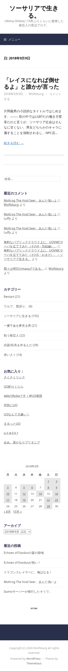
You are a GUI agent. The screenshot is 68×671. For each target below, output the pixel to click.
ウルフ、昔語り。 (16, 306)
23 (56, 500)
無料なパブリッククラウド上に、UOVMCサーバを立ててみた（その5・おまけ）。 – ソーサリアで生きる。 (33, 254)
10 (7, 494)
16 (56, 494)
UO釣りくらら (13, 386)
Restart (9, 297)
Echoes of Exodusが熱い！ (22, 562)
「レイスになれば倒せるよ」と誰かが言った (32, 83)
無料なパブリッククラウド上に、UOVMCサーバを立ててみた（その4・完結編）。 (33, 244)
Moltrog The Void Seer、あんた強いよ (30, 200)
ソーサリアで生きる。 (33, 11)
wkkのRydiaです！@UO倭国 (23, 396)
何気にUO (10, 405)
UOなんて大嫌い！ (16, 414)
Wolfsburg (36, 94)
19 (24, 500)
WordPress (33, 658)
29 (48, 506)
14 (40, 494)
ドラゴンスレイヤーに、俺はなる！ (28, 572)
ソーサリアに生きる (17, 316)
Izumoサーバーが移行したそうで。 (28, 591)
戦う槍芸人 (11, 335)
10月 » (17, 512)
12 (24, 494)
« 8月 (7, 512)
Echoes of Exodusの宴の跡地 (24, 553)
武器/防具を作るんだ (18, 345)
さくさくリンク (14, 377)
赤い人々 (10, 355)
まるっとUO (12, 424)
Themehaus (34, 663)
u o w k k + (11, 433)
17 (7, 500)
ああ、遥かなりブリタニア (22, 442)
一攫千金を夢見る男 (17, 325)
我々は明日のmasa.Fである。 (24, 269)
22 (48, 500)
